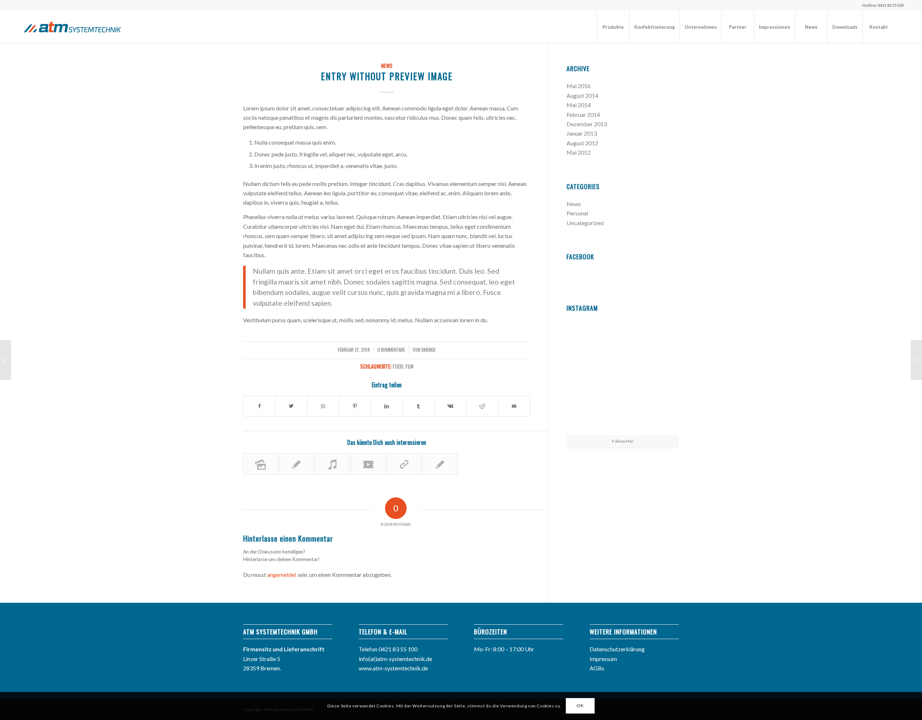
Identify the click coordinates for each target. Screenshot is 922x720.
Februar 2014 (583, 114)
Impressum (603, 658)
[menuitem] (613, 27)
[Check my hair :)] (661, 416)
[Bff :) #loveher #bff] (585, 377)
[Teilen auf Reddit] (482, 406)
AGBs (597, 668)
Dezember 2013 (587, 123)
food (398, 366)
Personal (577, 213)
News (387, 65)
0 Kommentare (391, 349)
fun (409, 366)
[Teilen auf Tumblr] (418, 406)
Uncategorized (585, 222)
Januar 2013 (582, 133)
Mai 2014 (579, 104)
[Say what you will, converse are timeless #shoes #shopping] (622, 416)
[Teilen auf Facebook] (259, 406)
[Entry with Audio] (332, 464)
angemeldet (281, 574)
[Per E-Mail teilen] (514, 406)
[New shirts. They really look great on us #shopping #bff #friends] (585, 339)
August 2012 (582, 143)
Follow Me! (623, 441)
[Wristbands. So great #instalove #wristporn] (661, 377)
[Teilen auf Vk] (450, 406)
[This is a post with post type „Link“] (404, 464)
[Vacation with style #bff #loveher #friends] (622, 339)
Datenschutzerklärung (617, 649)
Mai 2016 (579, 85)
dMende (428, 349)
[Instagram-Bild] (661, 339)
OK (580, 705)
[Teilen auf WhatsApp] (323, 406)
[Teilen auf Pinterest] (355, 406)
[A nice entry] (439, 464)
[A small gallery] (260, 464)
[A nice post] (296, 464)
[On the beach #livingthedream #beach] (622, 378)
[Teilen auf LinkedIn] (386, 406)
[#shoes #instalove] (585, 416)
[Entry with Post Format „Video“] (368, 464)
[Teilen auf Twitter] (291, 406)
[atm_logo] (72, 27)
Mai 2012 (579, 152)
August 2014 (582, 95)
